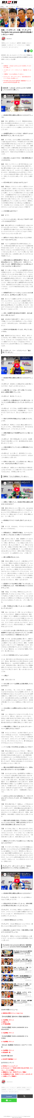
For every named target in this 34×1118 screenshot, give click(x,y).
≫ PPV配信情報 (5, 1024)
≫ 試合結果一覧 (5, 1052)
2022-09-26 (9, 38)
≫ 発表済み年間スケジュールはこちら (12, 1013)
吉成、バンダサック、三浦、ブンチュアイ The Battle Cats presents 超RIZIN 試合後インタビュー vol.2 (17, 32)
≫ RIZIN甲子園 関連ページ (9, 1059)
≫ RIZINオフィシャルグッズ (9, 1066)
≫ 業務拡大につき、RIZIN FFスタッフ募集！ (14, 1072)
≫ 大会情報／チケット (7, 1020)
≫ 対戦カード (5, 1022)
